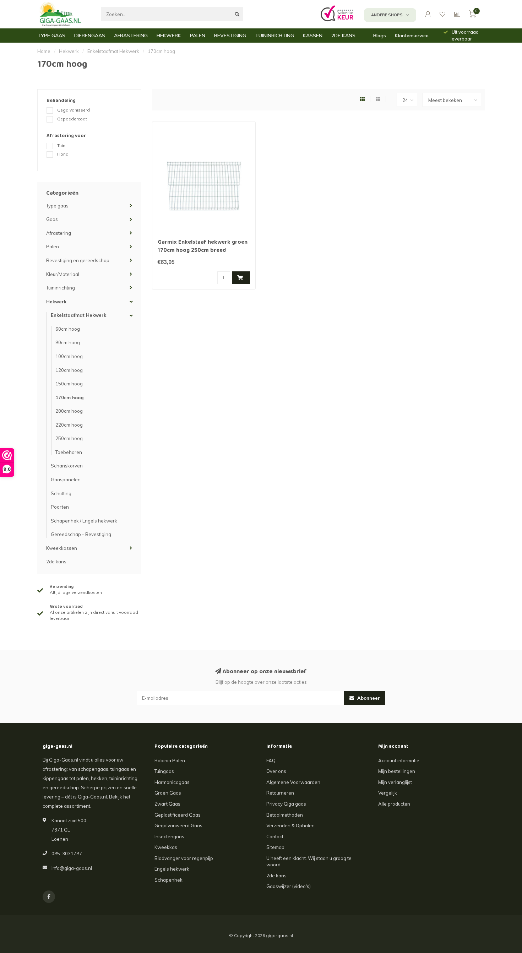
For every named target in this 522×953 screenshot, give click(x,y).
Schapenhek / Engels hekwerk (84, 521)
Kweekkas (165, 847)
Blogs (379, 35)
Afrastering (58, 233)
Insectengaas (169, 836)
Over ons (276, 771)
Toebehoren (68, 452)
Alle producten (394, 804)
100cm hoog (69, 356)
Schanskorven (67, 466)
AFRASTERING (131, 35)
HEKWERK (169, 35)
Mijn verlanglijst (395, 782)
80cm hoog (67, 342)
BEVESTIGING (230, 35)
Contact (274, 836)
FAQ (271, 760)
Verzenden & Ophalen (290, 825)
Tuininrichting (60, 288)
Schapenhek (168, 880)
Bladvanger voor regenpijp (183, 858)
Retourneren (280, 793)
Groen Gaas (167, 793)
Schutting (61, 493)
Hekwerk (56, 301)
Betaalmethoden (284, 815)
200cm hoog (69, 411)
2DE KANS (343, 35)
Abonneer (368, 698)
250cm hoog (69, 438)
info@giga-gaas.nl (71, 868)
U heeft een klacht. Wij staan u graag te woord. (309, 861)
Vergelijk (387, 793)
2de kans (56, 561)
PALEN (197, 35)
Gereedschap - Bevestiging (81, 534)
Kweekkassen (61, 548)
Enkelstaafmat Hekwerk (78, 315)
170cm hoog (69, 397)
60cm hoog (67, 329)
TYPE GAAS (51, 35)
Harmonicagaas (172, 782)
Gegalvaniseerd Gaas (178, 825)
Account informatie (398, 760)
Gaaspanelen (66, 479)
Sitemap (275, 847)
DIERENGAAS (89, 35)
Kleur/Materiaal (62, 274)
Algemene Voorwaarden (293, 782)
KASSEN (312, 35)
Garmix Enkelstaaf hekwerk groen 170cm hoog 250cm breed (203, 247)
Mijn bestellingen (396, 771)
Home (43, 51)
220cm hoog (69, 425)
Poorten (60, 507)
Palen (52, 246)
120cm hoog (69, 370)
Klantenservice (412, 35)
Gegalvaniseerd (73, 110)
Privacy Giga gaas (286, 804)
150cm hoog (69, 383)
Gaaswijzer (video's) (288, 886)
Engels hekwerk (171, 869)
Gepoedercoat (72, 118)
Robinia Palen (169, 760)
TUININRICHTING (274, 35)
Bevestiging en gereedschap (77, 260)
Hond (63, 154)
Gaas (52, 219)
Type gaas (57, 206)
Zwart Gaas (167, 804)
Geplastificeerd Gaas (177, 815)
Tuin (61, 145)
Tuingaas (164, 771)
